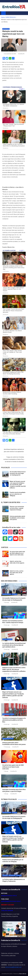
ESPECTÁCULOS (6, 28)
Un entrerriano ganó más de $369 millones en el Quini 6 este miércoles (17, 553)
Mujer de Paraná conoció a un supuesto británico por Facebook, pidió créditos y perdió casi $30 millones (18, 485)
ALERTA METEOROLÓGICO (8, 616)
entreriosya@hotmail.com (13, 967)
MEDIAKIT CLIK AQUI (7, 905)
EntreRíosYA (21, 53)
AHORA (4, 663)
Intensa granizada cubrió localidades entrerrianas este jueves (17, 517)
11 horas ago (7, 747)
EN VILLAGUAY (6, 855)
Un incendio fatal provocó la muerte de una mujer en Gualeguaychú (18, 473)
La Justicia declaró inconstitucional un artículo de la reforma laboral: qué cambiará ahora (14, 645)
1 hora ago (6, 602)
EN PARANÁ (5, 688)
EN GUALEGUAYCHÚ (7, 594)
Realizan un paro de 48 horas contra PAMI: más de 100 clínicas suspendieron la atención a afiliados (14, 669)
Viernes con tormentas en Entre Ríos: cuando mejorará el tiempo (17, 508)
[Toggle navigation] (8, 13)
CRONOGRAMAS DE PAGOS (8, 714)
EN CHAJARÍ (5, 875)
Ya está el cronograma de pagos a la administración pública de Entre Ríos (14, 720)
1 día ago (6, 771)
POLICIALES (14, 594)
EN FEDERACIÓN (12, 875)
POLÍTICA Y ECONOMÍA (7, 639)
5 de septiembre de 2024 (10, 53)
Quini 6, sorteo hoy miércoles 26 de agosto (17, 562)
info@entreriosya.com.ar (9, 895)
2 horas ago (6, 625)
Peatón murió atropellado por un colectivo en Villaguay (17, 494)
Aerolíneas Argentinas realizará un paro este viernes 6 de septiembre (14, 450)
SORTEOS (5, 761)
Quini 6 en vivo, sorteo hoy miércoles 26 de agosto (16, 572)
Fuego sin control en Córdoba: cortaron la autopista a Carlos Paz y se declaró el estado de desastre (13, 459)
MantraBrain (22, 973)
